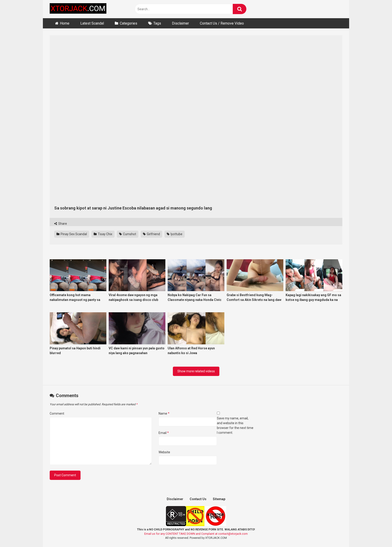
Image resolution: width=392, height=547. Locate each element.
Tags (157, 23)
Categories (128, 23)
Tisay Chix (104, 234)
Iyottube (176, 234)
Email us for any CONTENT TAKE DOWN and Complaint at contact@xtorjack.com (196, 533)
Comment (57, 413)
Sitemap (219, 499)
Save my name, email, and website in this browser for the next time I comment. (235, 425)
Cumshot (129, 234)
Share (62, 223)
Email (164, 433)
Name (164, 413)
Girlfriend (153, 234)
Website (164, 452)
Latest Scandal (92, 23)
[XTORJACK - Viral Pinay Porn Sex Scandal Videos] (78, 9)
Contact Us (198, 499)
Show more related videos (196, 371)
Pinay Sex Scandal (73, 234)
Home (64, 23)
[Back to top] (377, 533)
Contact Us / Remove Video (222, 23)
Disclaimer (180, 23)
